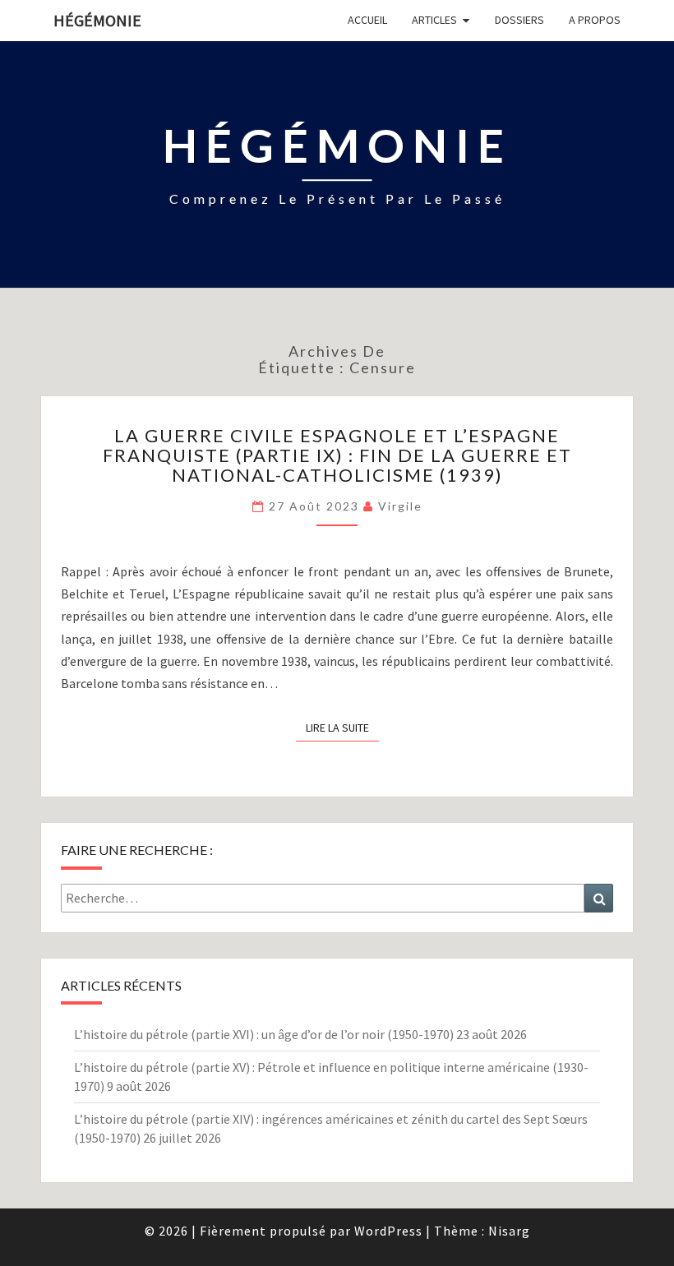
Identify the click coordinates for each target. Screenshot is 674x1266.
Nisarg (509, 1230)
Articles (434, 19)
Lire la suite (342, 727)
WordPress (388, 1230)
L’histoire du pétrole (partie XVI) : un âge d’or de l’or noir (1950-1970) (264, 1034)
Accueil (367, 19)
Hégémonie (97, 20)
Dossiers (519, 19)
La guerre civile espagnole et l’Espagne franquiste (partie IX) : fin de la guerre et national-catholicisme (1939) (337, 455)
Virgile (400, 506)
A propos (595, 19)
